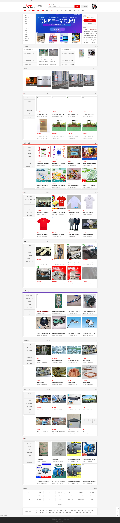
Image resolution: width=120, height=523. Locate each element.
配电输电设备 (29, 307)
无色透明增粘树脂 (55, 459)
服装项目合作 (29, 212)
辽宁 (54, 510)
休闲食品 (29, 159)
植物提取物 (29, 110)
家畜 (29, 104)
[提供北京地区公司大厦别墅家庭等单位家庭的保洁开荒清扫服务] (76, 37)
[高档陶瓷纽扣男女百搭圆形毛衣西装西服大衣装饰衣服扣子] (89, 224)
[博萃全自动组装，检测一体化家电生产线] (74, 350)
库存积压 (39, 499)
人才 (57, 10)
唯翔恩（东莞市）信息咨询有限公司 (69, 60)
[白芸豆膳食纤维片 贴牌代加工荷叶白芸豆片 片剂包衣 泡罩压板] (59, 153)
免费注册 (90, 23)
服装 (26, 19)
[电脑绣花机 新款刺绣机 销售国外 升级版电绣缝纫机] (74, 273)
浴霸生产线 (39, 360)
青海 (73, 512)
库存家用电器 (29, 347)
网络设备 (29, 393)
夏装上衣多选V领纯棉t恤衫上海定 (89, 212)
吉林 (57, 510)
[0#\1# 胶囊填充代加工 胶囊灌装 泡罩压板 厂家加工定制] (74, 153)
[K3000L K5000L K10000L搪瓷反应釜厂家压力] (59, 470)
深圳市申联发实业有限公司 (88, 236)
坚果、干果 (29, 97)
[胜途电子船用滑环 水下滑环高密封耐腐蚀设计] (74, 323)
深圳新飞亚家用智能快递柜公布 (43, 136)
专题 (61, 10)
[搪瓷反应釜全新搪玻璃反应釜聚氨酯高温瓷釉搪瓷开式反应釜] (74, 470)
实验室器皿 (29, 462)
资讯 (78, 10)
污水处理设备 (29, 443)
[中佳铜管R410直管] (74, 372)
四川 (53, 512)
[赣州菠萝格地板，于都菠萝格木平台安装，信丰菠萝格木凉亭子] (59, 125)
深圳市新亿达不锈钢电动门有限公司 (69, 53)
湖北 (92, 510)
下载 (74, 10)
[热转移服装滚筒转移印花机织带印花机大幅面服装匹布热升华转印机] (74, 251)
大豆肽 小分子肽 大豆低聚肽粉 (89, 185)
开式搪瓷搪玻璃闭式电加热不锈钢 (43, 481)
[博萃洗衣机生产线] (89, 350)
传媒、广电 (70, 499)
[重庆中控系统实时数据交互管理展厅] (43, 421)
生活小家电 (29, 357)
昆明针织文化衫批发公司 (72, 214)
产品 (49, 4)
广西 (43, 512)
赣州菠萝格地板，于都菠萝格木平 (59, 136)
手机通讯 (29, 400)
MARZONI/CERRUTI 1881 (57, 262)
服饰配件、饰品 (81, 499)
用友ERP (84, 431)
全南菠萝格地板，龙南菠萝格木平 (74, 136)
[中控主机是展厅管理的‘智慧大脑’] (74, 399)
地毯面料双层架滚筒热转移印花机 (89, 262)
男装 (29, 206)
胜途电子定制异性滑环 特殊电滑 (58, 311)
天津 (40, 510)
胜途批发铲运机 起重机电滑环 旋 (43, 333)
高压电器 (29, 304)
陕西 (67, 512)
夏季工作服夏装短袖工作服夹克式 (59, 234)
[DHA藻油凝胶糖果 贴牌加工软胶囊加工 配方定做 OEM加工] (74, 175)
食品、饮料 (27, 17)
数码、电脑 (27, 28)
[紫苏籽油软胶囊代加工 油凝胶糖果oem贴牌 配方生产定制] (59, 175)
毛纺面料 (29, 245)
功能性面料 (29, 264)
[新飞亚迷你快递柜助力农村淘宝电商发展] (74, 421)
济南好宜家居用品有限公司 (42, 264)
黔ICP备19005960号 (59, 521)
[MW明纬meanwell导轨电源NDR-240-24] (41, 34)
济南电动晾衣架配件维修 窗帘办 (43, 262)
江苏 (68, 510)
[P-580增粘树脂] (43, 449)
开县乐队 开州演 (53, 42)
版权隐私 (47, 518)
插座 (29, 311)
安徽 (75, 510)
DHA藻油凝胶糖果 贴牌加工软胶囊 (74, 185)
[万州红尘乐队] (64, 37)
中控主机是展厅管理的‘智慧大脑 (74, 409)
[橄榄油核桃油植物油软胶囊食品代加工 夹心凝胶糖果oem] (43, 175)
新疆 (80, 512)
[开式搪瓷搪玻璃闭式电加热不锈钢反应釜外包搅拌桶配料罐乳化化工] (43, 470)
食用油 (29, 147)
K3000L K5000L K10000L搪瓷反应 (59, 481)
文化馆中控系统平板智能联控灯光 (43, 409)
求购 (51, 4)
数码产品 (29, 396)
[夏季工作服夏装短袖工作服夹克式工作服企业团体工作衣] (59, 224)
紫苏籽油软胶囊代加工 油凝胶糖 (58, 185)
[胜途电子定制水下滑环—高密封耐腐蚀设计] (74, 301)
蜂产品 (29, 156)
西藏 (63, 512)
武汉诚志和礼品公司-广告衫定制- (58, 212)
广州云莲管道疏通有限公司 (29, 60)
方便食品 (29, 163)
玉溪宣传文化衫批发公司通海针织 (74, 212)
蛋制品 (29, 153)
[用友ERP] (89, 421)
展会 (51, 10)
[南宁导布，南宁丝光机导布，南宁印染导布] (89, 273)
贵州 (57, 512)
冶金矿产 (26, 32)
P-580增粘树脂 (40, 459)
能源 (26, 34)
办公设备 (29, 412)
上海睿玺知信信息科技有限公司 (58, 264)
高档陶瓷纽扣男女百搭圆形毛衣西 (89, 234)
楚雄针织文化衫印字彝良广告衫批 (43, 234)
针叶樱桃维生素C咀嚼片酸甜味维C (44, 163)
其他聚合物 (29, 452)
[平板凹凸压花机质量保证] (43, 273)
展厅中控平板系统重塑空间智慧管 (59, 409)
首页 (25, 10)
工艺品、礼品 (27, 42)
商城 (43, 10)
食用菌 (29, 101)
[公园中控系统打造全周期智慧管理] (89, 399)
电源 (29, 314)
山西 (46, 510)
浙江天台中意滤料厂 (87, 286)
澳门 (90, 512)
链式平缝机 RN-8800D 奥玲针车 (58, 283)
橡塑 (92, 499)
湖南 (36, 512)
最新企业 (68, 518)
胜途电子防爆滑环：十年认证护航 (89, 333)
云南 (60, 512)
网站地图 (64, 518)
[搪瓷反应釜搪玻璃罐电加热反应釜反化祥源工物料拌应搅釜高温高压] (74, 449)
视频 (70, 10)
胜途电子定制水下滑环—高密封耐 (74, 311)
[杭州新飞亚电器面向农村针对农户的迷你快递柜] (43, 103)
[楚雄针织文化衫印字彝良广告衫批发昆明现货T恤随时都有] (43, 224)
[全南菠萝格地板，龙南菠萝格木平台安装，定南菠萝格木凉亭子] (74, 125)
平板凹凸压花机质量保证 (42, 283)
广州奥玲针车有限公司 (56, 286)
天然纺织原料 (29, 255)
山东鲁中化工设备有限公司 (73, 461)
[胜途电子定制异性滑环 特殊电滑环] (59, 301)
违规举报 (72, 518)
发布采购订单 (84, 6)
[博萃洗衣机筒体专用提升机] (59, 372)
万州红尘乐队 (64, 42)
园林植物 (29, 117)
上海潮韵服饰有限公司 (41, 214)
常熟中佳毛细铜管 (86, 382)
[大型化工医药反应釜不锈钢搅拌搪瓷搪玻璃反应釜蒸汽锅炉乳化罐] (89, 449)
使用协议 (59, 518)
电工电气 (26, 23)
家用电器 (26, 25)
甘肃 (70, 512)
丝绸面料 (29, 249)
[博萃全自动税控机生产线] (59, 350)
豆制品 (29, 150)
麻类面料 (29, 252)
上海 (65, 510)
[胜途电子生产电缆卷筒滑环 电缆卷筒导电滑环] (89, 301)
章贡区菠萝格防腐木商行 (57, 138)
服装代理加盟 (29, 215)
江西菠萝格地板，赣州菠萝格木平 (89, 136)
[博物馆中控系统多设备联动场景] (59, 421)
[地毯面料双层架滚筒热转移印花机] (89, 251)
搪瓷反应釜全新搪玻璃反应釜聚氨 (74, 481)
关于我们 (51, 518)
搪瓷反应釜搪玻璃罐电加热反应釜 (74, 459)
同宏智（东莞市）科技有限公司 (68, 64)
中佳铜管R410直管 (71, 382)
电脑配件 (29, 409)
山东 (85, 510)
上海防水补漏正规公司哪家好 (89, 40)
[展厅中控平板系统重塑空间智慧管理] (59, 399)
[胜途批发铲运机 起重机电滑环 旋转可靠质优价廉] (43, 323)
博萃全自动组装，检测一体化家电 (74, 360)
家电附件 (29, 354)
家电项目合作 (29, 363)
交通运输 (26, 36)
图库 (66, 10)
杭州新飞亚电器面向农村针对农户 (43, 114)
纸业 (60, 499)
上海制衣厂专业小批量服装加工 (43, 212)
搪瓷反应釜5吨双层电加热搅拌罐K (89, 481)
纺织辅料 (29, 202)
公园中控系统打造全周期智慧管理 (89, 409)
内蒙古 (50, 510)
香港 (87, 512)
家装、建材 (27, 38)
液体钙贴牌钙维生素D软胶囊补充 (89, 163)
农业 (26, 15)
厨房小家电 (29, 360)
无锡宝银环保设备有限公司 (73, 264)
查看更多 (60, 504)
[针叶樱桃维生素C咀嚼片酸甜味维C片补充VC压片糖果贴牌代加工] (43, 153)
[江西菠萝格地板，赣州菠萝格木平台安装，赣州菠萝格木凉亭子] (89, 125)
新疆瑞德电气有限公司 (28, 64)
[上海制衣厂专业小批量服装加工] (43, 202)
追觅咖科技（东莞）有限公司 (67, 56)
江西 (82, 510)
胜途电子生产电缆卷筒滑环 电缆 (89, 311)
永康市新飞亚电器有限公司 (42, 116)
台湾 (84, 512)
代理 (49, 499)
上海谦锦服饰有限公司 (87, 214)
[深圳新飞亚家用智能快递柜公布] (43, 125)
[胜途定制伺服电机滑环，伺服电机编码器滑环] (59, 323)
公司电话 (2, 515)
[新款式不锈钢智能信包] (31, 75)
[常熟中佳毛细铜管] (89, 372)
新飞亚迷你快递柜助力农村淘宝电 (74, 431)
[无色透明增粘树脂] (59, 449)
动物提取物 (29, 113)
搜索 (77, 6)
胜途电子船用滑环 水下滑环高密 (74, 333)
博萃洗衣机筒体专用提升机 (57, 382)
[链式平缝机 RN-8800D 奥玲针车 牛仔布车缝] (59, 273)
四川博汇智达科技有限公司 (29, 56)
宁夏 (77, 512)
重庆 (50, 512)
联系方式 (55, 518)
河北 (43, 510)
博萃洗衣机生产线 (86, 360)
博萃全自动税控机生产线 (57, 360)
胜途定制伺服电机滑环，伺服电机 (59, 333)
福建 (79, 510)
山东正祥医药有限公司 (41, 165)
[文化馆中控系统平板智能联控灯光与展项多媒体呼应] (43, 399)
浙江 (72, 510)
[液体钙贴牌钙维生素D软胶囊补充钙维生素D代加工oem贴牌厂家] (89, 153)
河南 (89, 510)
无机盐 (29, 446)
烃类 (29, 449)
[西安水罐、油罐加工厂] (76, 74)
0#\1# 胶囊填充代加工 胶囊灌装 (74, 163)
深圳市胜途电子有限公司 (66, 49)
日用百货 (26, 40)
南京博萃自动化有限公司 (28, 49)
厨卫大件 (29, 344)
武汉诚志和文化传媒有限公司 (58, 214)
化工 (26, 30)
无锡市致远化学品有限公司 (42, 461)
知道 (47, 10)
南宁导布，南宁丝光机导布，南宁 (89, 283)
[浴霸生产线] (43, 350)
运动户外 (28, 499)
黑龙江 (61, 510)
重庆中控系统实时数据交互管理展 (43, 431)
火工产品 (29, 459)
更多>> (96, 46)
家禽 (29, 107)
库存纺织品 (29, 258)
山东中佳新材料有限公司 (72, 384)
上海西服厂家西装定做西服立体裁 (74, 234)
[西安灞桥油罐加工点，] (89, 75)
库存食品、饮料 (29, 166)
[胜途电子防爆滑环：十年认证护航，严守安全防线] (89, 323)
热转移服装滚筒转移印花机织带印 (74, 262)
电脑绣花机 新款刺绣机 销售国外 (74, 283)
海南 (46, 512)
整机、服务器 (29, 406)
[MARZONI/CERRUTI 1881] (59, 251)
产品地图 (95, 488)
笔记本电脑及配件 (29, 403)
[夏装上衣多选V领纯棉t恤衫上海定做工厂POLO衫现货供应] (89, 202)
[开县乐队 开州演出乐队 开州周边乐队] (52, 37)
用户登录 (90, 20)
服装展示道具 (29, 196)
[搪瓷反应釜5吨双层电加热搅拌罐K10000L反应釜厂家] (89, 470)
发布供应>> (95, 68)
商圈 (83, 10)
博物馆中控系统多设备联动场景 (58, 431)
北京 (36, 510)
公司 (54, 4)
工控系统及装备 (29, 295)
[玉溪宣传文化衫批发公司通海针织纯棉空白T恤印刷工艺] (74, 202)
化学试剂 (29, 455)
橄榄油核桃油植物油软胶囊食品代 (43, 185)
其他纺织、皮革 (29, 261)
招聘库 (5, 515)
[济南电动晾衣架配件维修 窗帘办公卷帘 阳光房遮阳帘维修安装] (43, 251)
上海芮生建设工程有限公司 (29, 53)
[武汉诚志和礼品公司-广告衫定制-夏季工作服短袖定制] (59, 202)
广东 (40, 512)
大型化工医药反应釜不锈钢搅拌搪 (89, 459)
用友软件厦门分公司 (87, 433)
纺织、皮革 (27, 21)
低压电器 (29, 301)
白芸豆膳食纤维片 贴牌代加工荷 (58, 163)
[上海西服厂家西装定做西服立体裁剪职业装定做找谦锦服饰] (74, 224)
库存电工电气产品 (29, 298)
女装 (29, 209)
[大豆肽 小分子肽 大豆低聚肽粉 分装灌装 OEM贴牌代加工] (89, 175)
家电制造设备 (29, 350)
